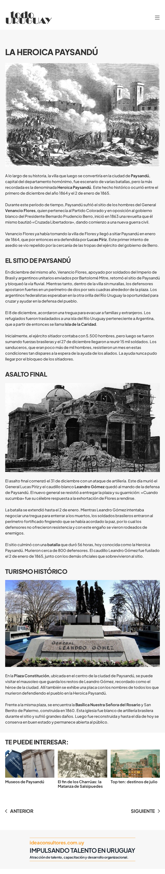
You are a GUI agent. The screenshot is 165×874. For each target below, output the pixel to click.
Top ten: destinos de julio (134, 781)
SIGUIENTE (143, 811)
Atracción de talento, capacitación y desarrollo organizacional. (79, 857)
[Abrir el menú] (157, 17)
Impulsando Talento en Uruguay (82, 850)
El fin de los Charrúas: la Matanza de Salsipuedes (80, 784)
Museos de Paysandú (24, 781)
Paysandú (140, 175)
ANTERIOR (21, 811)
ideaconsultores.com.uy (57, 842)
